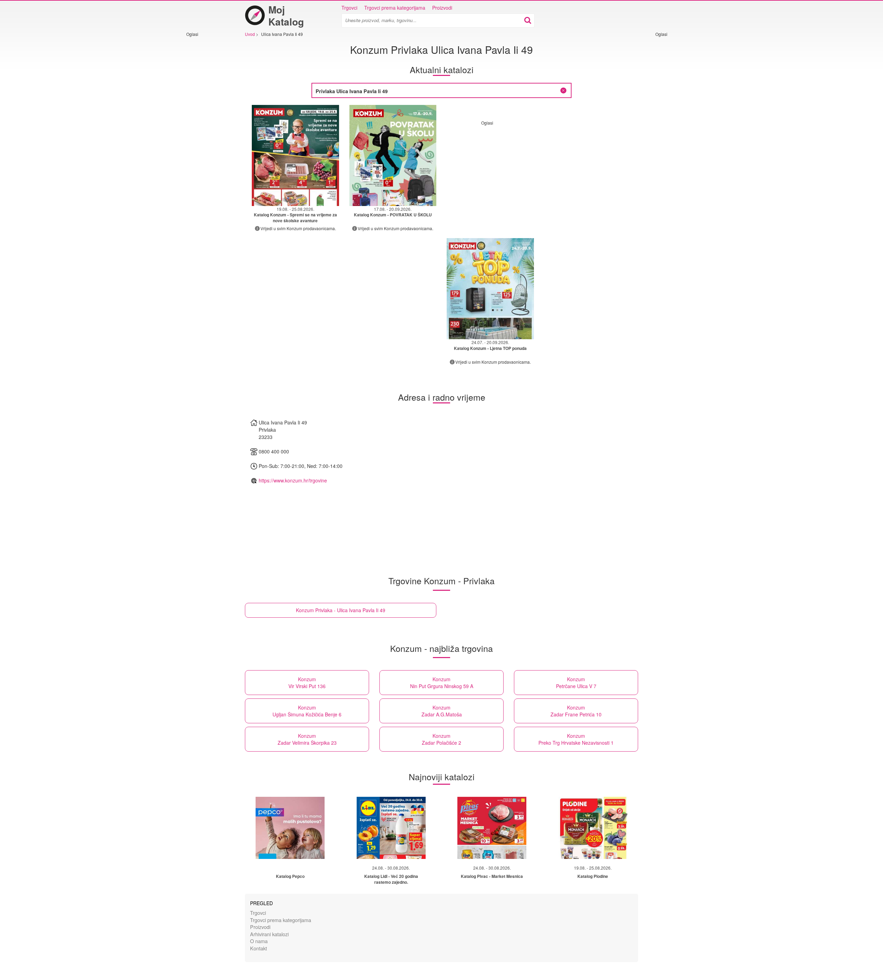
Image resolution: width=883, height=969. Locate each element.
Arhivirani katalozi (269, 934)
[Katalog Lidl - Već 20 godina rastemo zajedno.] (391, 828)
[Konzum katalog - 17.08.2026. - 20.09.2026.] (393, 155)
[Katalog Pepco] (290, 828)
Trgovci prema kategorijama (394, 7)
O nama (259, 940)
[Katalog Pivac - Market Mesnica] (491, 828)
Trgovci (349, 7)
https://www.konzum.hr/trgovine (293, 480)
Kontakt (258, 948)
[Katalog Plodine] (592, 828)
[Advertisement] (207, 140)
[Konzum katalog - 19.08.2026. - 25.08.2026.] (295, 155)
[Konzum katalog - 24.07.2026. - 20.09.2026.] (490, 288)
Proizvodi (442, 7)
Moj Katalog (286, 15)
